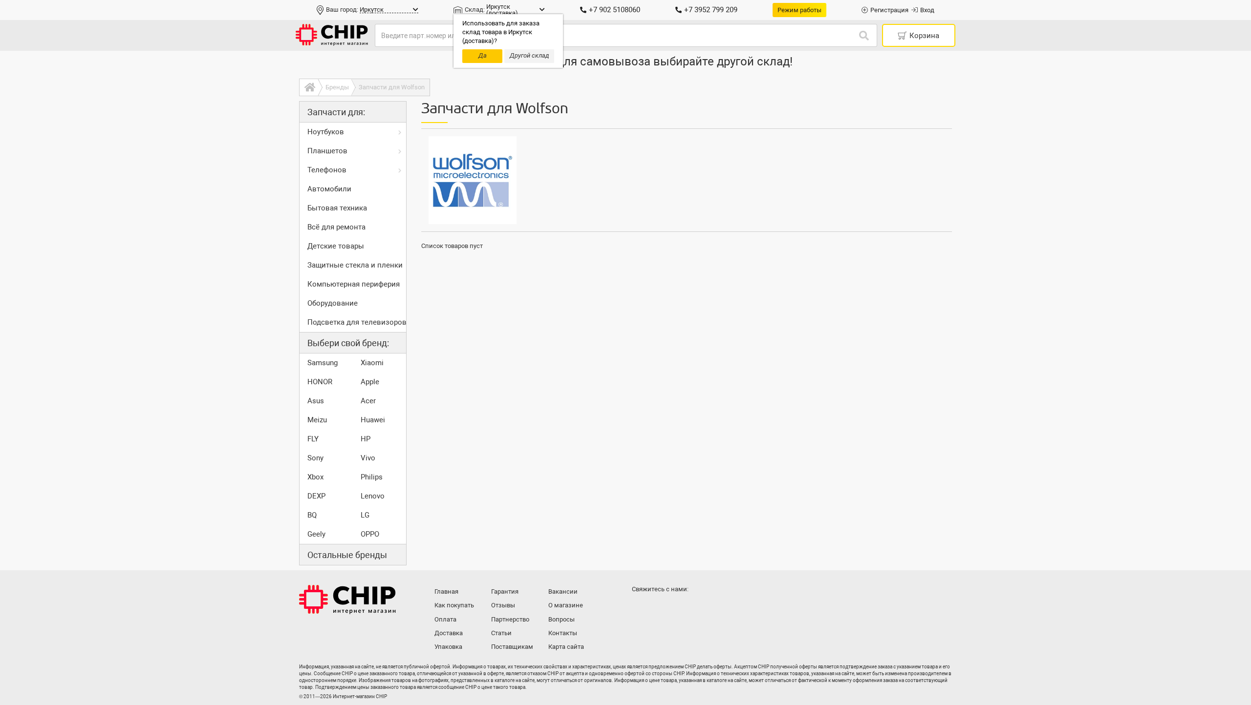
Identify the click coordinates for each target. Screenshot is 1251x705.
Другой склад (529, 55)
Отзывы (503, 605)
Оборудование (332, 303)
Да (482, 55)
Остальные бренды (347, 555)
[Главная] (309, 87)
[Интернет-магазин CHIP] (332, 35)
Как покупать (454, 605)
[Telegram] (660, 608)
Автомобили (329, 189)
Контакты (562, 633)
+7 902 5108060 (614, 9)
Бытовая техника (337, 208)
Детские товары (335, 246)
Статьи (501, 633)
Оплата (445, 619)
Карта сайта (566, 646)
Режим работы (799, 10)
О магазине (565, 605)
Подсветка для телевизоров (356, 322)
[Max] (641, 608)
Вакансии (563, 591)
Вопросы (561, 619)
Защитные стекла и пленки (355, 265)
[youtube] (680, 608)
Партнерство (510, 619)
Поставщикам (512, 646)
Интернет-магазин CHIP (347, 599)
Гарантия (504, 591)
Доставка (448, 633)
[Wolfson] (473, 180)
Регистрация (889, 10)
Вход (927, 10)
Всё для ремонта (336, 227)
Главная (446, 591)
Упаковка (448, 646)
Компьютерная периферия (353, 284)
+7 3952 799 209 (710, 9)
